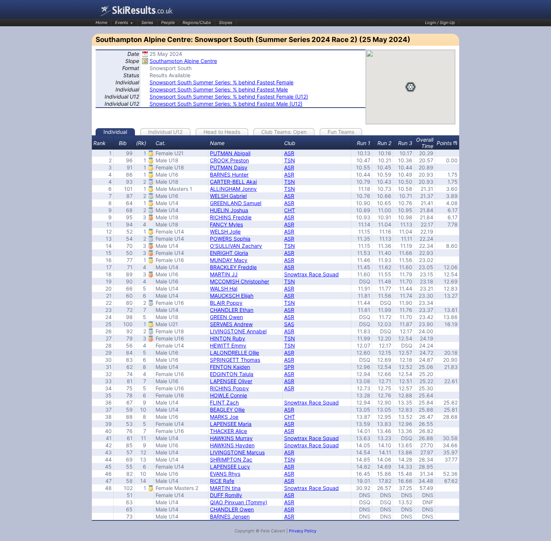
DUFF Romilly (226, 495)
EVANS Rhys (225, 474)
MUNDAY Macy (228, 260)
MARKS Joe (224, 417)
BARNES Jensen (230, 516)
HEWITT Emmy (228, 345)
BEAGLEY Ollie (227, 409)
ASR (289, 153)
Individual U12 (165, 132)
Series (147, 22)
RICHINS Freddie (231, 217)
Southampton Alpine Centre (183, 61)
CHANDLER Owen (232, 509)
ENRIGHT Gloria (229, 253)
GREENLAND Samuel (235, 203)
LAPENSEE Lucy (230, 466)
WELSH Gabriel (228, 196)
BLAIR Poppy (226, 303)
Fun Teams (341, 132)
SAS (289, 324)
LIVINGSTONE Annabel (238, 331)
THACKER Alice (228, 431)
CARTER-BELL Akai (233, 181)
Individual (115, 132)
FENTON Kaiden (230, 367)
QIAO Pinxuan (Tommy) (238, 502)
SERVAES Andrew (231, 324)
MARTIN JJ (224, 274)
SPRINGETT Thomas (235, 360)
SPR (289, 367)
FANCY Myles (226, 224)
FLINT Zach (224, 402)
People (168, 22)
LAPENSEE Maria (231, 424)
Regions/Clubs (197, 22)
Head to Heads (222, 132)
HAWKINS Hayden (232, 445)
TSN (289, 160)
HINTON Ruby (227, 338)
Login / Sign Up (440, 22)
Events (121, 22)
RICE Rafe (222, 481)
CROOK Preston (229, 160)
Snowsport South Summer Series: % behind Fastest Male (219, 89)
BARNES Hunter (229, 174)
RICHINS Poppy (229, 388)
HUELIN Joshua (229, 210)
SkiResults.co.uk (136, 10)
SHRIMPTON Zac (231, 459)
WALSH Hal (223, 288)
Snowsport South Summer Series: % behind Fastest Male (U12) (226, 103)
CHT (289, 210)
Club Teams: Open (284, 132)
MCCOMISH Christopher (239, 281)
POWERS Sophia (230, 238)
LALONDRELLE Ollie (234, 352)
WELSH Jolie (225, 231)
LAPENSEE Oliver (231, 381)
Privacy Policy (302, 531)
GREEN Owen (226, 317)
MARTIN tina (225, 488)
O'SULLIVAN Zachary (236, 246)
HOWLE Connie (228, 395)
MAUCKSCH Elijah (231, 295)
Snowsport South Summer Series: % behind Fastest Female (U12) (229, 96)
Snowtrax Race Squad (311, 274)
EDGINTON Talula (231, 374)
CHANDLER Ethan (231, 310)
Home (101, 22)
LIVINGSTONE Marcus (237, 452)
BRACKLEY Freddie (233, 267)
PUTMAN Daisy (228, 167)
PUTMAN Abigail (230, 153)
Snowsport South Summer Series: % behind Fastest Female (221, 82)
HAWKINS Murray (231, 438)
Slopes (225, 22)
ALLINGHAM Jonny (233, 189)
